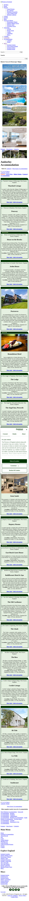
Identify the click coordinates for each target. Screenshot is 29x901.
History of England (5, 879)
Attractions (6, 27)
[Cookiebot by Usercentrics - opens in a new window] (17, 429)
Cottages (9, 40)
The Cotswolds (4, 862)
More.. (5, 43)
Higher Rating (18, 174)
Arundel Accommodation (7, 821)
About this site (4, 835)
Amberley (16, 149)
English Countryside (6, 861)
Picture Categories (5, 865)
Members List (4, 841)
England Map (4, 883)
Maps (5, 19)
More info (9, 202)
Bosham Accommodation (7, 814)
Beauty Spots (10, 30)
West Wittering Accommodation (9, 812)
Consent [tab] (5, 434)
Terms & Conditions (12, 895)
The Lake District (5, 864)
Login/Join (6, 37)
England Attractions (6, 859)
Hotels (8, 42)
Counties (6, 36)
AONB (9, 29)
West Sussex (9, 149)
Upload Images (4, 840)
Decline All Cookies (14, 470)
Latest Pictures (11, 9)
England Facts (4, 876)
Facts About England (12, 46)
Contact (3, 847)
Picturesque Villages (12, 22)
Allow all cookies (14, 461)
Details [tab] (15, 434)
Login (2, 838)
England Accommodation (7, 834)
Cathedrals (9, 33)
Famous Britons (5, 881)
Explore (6, 17)
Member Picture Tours (6, 867)
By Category (10, 10)
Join (2, 837)
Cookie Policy (14, 897)
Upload (6, 16)
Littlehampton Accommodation (9, 817)
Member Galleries (11, 14)
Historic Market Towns (13, 23)
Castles (9, 32)
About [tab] (24, 434)
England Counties (5, 854)
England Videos (11, 47)
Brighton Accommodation (16, 817)
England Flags (4, 882)
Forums (3, 846)
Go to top (3, 892)
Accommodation (8, 39)
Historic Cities (10, 25)
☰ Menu (6, 4)
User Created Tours (12, 13)
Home (5, 6)
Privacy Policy (22, 895)
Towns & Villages (8, 20)
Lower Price (9, 174)
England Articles (11, 45)
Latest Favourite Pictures (7, 844)
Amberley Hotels (5, 173)
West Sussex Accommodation (19, 168)
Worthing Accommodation (8, 815)
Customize (14, 465)
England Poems (11, 49)
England (3, 149)
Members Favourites (12, 12)
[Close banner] (26, 429)
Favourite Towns (11, 26)
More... (9, 35)
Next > (8, 171)
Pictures (6, 7)
